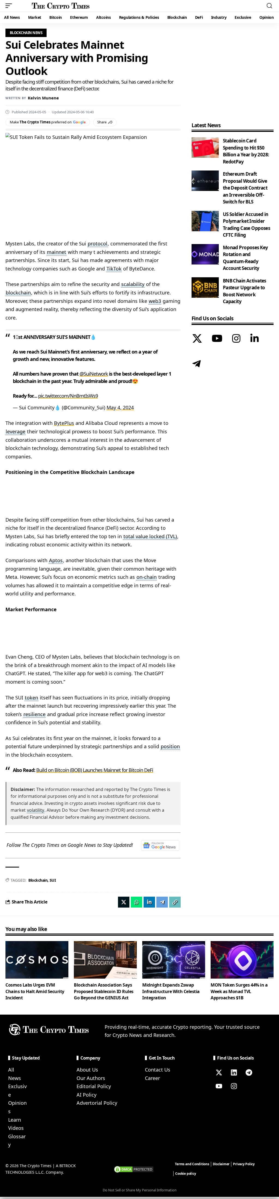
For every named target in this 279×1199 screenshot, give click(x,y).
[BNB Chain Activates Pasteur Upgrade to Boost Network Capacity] (205, 287)
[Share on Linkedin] (149, 902)
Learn (14, 1119)
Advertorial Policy (97, 1103)
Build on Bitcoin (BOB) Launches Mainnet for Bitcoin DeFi (94, 770)
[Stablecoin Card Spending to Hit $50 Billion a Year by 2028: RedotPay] (205, 147)
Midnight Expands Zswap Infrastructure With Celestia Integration (171, 991)
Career (152, 1078)
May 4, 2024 (120, 407)
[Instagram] (236, 339)
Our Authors (91, 1078)
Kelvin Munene (43, 98)
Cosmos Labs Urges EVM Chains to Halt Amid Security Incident (34, 991)
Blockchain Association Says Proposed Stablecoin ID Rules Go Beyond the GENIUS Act (104, 991)
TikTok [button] (114, 268)
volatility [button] (35, 810)
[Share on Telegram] (162, 902)
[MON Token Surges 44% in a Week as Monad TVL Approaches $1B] (242, 960)
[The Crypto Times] (61, 5)
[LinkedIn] (255, 339)
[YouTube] (217, 339)
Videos (16, 1128)
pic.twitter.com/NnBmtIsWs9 (68, 395)
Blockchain (37, 880)
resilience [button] (34, 714)
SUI (53, 880)
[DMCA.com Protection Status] (133, 1168)
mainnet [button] (56, 252)
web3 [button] (155, 301)
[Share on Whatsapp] (136, 902)
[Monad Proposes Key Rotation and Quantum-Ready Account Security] (205, 254)
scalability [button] (132, 284)
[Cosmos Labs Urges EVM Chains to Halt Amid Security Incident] (36, 960)
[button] (10, 5)
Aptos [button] (56, 560)
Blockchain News (26, 32)
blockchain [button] (18, 292)
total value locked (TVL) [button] (150, 536)
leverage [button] (15, 431)
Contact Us (157, 1069)
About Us (87, 1069)
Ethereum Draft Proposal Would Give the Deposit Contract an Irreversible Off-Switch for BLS (245, 188)
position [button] (170, 746)
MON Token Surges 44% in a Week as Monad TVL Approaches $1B (239, 991)
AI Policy (86, 1094)
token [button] (31, 697)
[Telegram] (197, 364)
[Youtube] (219, 1086)
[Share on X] (123, 902)
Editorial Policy (94, 1086)
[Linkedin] (234, 1072)
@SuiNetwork (94, 373)
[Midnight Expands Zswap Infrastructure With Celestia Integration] (173, 960)
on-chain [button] (147, 577)
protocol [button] (97, 243)
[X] (197, 339)
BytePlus (64, 423)
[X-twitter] (219, 1072)
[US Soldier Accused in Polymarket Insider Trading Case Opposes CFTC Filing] (205, 221)
